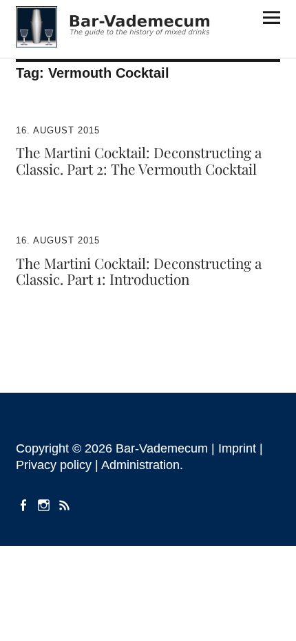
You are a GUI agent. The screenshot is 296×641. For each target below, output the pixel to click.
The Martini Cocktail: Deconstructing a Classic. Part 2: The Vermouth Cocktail (139, 160)
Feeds (66, 504)
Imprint (237, 448)
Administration (140, 465)
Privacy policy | (58, 465)
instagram (45, 504)
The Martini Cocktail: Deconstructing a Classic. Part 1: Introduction (139, 271)
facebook (24, 504)
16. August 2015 (58, 130)
